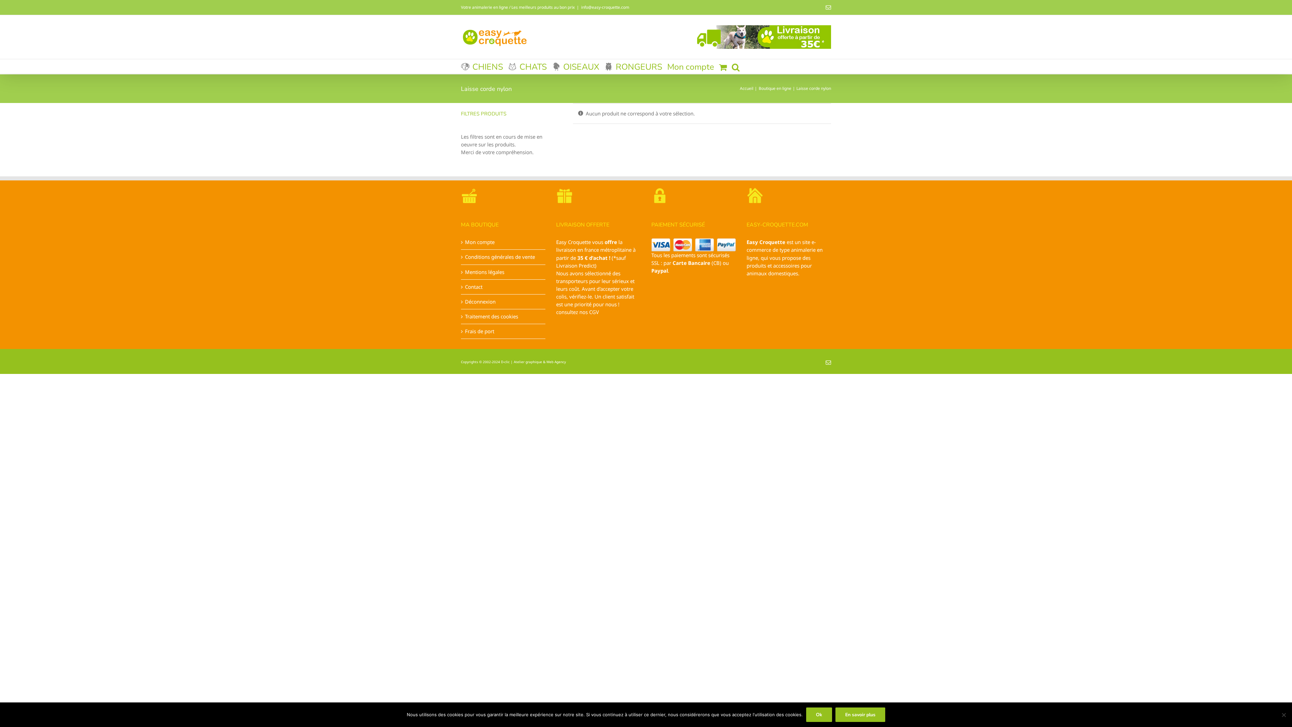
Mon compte (480, 242)
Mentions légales (484, 272)
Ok (819, 715)
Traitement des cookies (491, 316)
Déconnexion (480, 301)
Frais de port (479, 331)
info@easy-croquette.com (605, 7)
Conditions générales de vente (500, 256)
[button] (736, 66)
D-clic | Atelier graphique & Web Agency (533, 361)
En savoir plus (860, 715)
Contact (473, 286)
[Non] (1283, 715)
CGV (594, 312)
